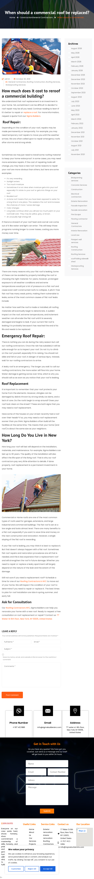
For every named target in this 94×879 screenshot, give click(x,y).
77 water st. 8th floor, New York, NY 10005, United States (75, 730)
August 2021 (76, 145)
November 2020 (78, 154)
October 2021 (76, 141)
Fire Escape (76, 214)
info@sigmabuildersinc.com (49, 727)
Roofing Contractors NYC (18, 607)
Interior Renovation (79, 230)
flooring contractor (79, 219)
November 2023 (78, 84)
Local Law (75, 235)
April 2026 (75, 57)
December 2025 (78, 75)
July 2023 (75, 101)
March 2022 (76, 119)
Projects (32, 844)
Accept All (47, 869)
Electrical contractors (76, 195)
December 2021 (77, 132)
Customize (16, 869)
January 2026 (77, 70)
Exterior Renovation (79, 201)
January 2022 (77, 128)
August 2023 (76, 97)
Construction (26, 17)
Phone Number (19, 722)
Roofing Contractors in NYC (33, 581)
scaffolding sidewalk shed (79, 260)
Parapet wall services (76, 241)
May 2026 (75, 53)
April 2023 (75, 114)
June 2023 (75, 106)
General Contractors (42, 17)
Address (75, 722)
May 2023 (75, 110)
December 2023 (78, 79)
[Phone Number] (19, 711)
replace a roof (30, 112)
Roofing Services (53, 82)
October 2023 (77, 88)
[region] (32, 859)
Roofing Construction (36, 82)
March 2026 (76, 61)
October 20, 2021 (23, 79)
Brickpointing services (76, 179)
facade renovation (79, 210)
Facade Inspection (79, 205)
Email (47, 722)
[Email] (48, 711)
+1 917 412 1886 (19, 727)
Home (12, 17)
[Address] (75, 711)
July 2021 (75, 150)
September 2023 (78, 92)
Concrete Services (79, 185)
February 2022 (77, 123)
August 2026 (76, 48)
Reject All (32, 869)
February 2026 (77, 66)
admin (7, 79)
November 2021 (77, 137)
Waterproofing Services (16, 85)
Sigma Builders (33, 116)
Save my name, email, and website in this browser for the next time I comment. (29, 658)
